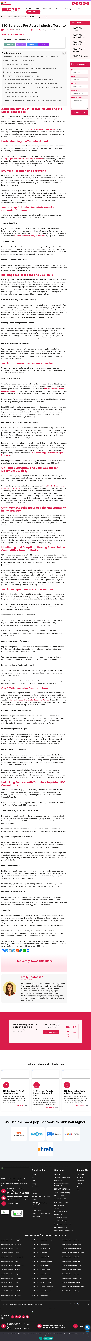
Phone (73, 83)
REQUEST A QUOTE (51, 1032)
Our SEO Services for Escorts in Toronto (22, 96)
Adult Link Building (60, 1218)
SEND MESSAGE (80, 112)
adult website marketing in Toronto (29, 236)
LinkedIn (80, 1184)
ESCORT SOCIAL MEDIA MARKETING (61, 1184)
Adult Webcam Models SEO (63, 1230)
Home (28, 8)
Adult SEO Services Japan (40, 1265)
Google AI (32, 45)
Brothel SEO (58, 1214)
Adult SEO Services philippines (11, 1240)
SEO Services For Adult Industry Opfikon (79, 49)
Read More (20, 1105)
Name (73, 69)
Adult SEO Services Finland (10, 1270)
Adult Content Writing (62, 1193)
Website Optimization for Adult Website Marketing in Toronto (30, 68)
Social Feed (36, 1216)
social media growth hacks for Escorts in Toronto (28, 700)
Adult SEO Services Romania (11, 1278)
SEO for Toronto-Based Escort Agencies (22, 76)
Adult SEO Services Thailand (71, 1257)
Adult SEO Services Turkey (10, 1253)
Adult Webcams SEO (61, 1202)
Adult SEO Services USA (40, 1295)
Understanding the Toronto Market (20, 60)
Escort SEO (47, 8)
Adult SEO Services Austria (41, 1274)
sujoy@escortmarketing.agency (18, 1199)
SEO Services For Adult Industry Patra (80, 56)
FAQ (33, 1177)
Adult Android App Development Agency (62, 1188)
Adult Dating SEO (60, 1199)
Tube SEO (57, 1208)
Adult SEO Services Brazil (40, 1257)
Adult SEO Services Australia (11, 1291)
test (89, 1308)
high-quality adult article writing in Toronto (24, 159)
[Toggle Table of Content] (63, 53)
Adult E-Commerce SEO (62, 1177)
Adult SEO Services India (40, 1253)
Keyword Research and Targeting (18, 64)
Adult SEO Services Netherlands (73, 1287)
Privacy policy (48, 1338)
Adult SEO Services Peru (9, 1248)
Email (73, 76)
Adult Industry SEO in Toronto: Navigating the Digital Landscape (31, 56)
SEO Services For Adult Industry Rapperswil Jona (79, 35)
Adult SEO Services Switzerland (12, 1257)
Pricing (34, 1184)
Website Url (75, 90)
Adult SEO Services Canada (41, 1282)
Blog (69, 8)
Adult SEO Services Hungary (71, 1265)
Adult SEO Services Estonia (41, 1270)
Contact (78, 8)
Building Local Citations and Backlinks (21, 72)
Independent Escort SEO (62, 1224)
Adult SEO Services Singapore (42, 1261)
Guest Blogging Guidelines (41, 1196)
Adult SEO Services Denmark (72, 1278)
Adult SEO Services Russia (10, 1282)
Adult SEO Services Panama (71, 1244)
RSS (78, 1190)
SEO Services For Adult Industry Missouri (79, 28)
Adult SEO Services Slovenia (71, 1240)
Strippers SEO (59, 1196)
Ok (41, 1338)
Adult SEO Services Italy (9, 1261)
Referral (34, 1199)
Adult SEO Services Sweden (71, 1282)
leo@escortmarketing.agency (17, 1197)
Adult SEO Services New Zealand (12, 1265)
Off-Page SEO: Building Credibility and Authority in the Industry (31, 83)
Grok (44, 45)
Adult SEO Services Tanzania (41, 1291)
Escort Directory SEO (61, 1227)
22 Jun (6, 1085)
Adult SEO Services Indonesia (42, 1248)
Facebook (80, 1174)
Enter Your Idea (76, 97)
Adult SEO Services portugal (11, 1244)
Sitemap (35, 1207)
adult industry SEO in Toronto (44, 129)
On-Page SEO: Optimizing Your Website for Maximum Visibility (29, 80)
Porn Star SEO (59, 1205)
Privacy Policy (36, 1210)
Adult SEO (60, 8)
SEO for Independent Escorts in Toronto (22, 92)
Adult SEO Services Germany (41, 1278)
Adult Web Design (60, 1221)
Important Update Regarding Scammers (39, 1203)
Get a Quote (33, 12)
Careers (34, 1190)
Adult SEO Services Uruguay (71, 1291)
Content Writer (27, 980)
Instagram (80, 1181)
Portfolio (35, 1193)
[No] (89, 1336)
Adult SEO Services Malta (40, 1244)
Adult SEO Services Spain (70, 1274)
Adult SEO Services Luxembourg (43, 1287)
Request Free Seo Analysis (41, 1213)
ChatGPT (9, 45)
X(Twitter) (80, 1177)
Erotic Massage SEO (61, 1211)
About (37, 8)
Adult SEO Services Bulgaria (71, 1270)
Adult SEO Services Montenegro (43, 1240)
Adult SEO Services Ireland (10, 1287)
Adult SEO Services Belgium (10, 1274)
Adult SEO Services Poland (71, 1261)
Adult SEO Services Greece (71, 1248)
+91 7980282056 (6, 4)
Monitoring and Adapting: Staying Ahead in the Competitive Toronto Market (33, 88)
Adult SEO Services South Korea (73, 1253)
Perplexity (21, 45)
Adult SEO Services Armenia (11, 1295)
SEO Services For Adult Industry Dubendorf (79, 42)
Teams (79, 1187)
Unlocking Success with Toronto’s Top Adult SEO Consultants (33, 100)
